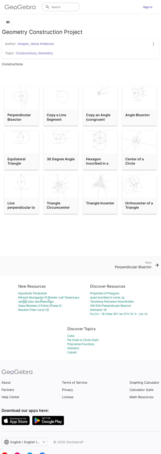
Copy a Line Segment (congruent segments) (56, 121)
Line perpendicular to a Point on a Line (21, 207)
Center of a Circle (134, 161)
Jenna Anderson (42, 44)
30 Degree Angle (61, 159)
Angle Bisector (137, 115)
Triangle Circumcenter (58, 205)
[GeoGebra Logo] (20, 7)
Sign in (147, 7)
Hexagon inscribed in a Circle (97, 163)
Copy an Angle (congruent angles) (98, 119)
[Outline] (8, 22)
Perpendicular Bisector (19, 117)
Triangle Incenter (100, 203)
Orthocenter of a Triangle (139, 205)
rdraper (22, 44)
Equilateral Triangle (16, 161)
